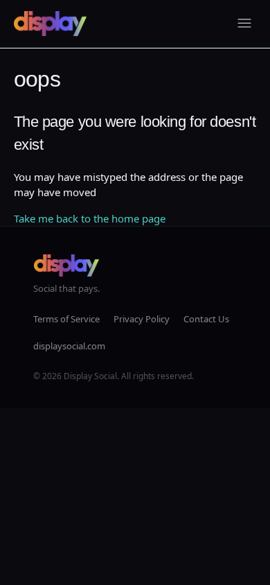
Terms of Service (66, 319)
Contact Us (206, 319)
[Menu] (244, 23)
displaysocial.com (69, 346)
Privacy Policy (142, 319)
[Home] (50, 23)
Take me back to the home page (89, 218)
